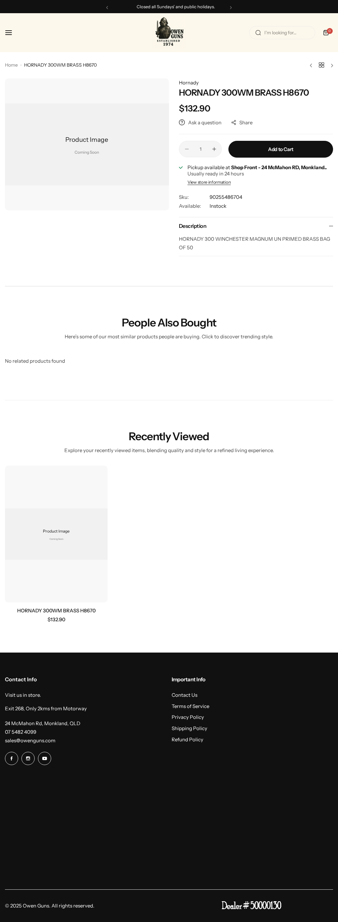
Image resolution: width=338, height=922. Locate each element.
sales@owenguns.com (30, 740)
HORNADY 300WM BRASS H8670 (56, 610)
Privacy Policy (188, 717)
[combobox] (282, 32)
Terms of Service (190, 706)
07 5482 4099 (20, 732)
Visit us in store (22, 695)
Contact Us (184, 695)
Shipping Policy (189, 728)
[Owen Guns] (169, 32)
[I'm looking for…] (258, 32)
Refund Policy (187, 739)
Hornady (189, 82)
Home (11, 65)
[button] (107, 7)
